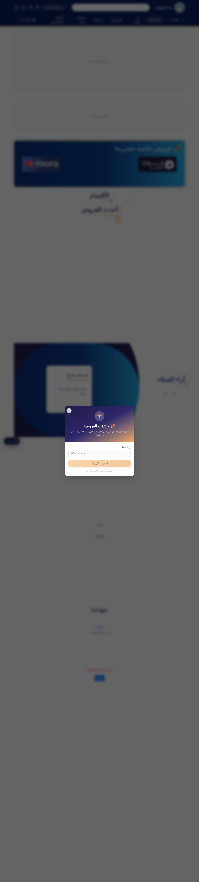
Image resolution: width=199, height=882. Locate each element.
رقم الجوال (126, 447)
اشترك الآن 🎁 (99, 463)
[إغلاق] (69, 410)
